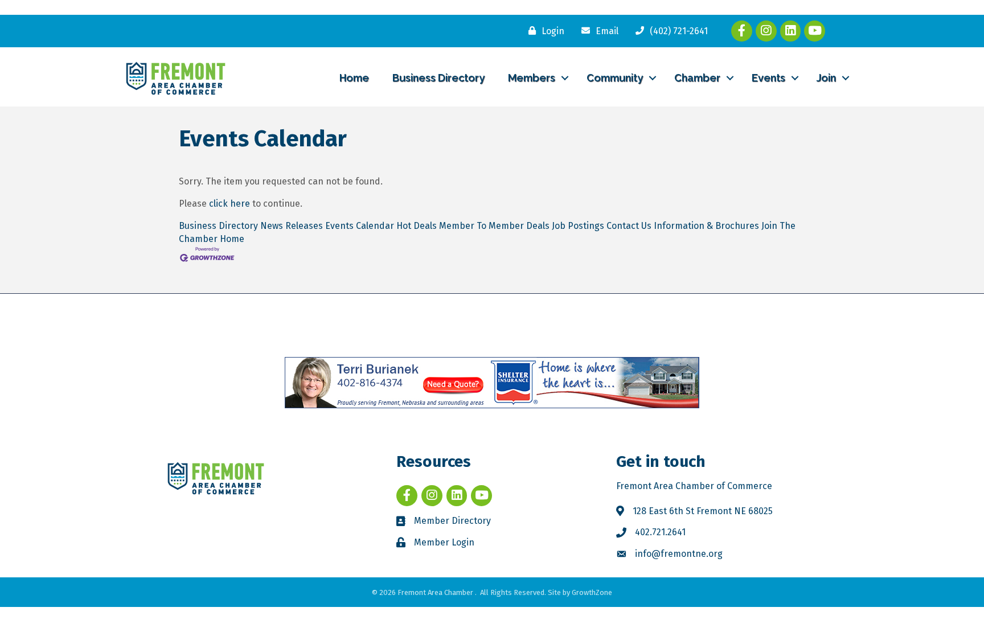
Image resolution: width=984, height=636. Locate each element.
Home (354, 78)
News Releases (291, 225)
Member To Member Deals (494, 225)
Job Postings (578, 225)
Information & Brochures (706, 225)
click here (229, 203)
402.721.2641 (660, 532)
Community (615, 78)
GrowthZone (592, 592)
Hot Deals (416, 225)
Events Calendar (359, 225)
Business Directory (438, 78)
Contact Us (628, 225)
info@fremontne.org (679, 553)
